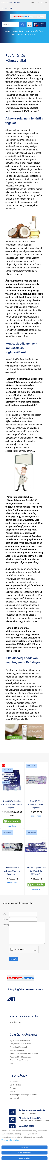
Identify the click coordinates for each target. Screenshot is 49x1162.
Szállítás (35, 2)
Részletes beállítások (24, 1152)
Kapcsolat (30, 35)
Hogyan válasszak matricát (20, 1044)
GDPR (12, 1091)
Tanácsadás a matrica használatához (24, 1054)
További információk (10, 1140)
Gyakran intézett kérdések (20, 1041)
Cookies (13, 1088)
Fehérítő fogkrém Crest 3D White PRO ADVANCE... (36, 871)
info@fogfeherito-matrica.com (25, 989)
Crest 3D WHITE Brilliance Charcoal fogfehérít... (12, 871)
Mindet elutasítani (24, 1158)
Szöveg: (6, 925)
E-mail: (5, 919)
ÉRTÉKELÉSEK (7, 2)
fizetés (44, 2)
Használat (17, 35)
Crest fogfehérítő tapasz (19, 1060)
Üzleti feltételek (16, 1085)
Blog (11, 1063)
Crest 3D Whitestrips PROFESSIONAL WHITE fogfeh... (12, 804)
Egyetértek (24, 1147)
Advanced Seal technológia (20, 1057)
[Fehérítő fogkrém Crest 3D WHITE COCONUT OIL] (24, 739)
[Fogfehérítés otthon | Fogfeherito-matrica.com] (24, 21)
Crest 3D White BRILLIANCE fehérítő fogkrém (36, 804)
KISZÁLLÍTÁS (15, 1022)
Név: (4, 914)
